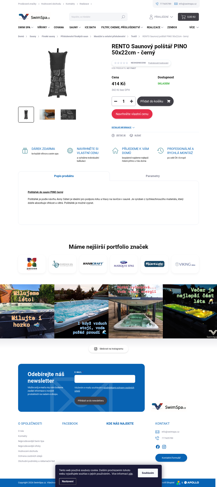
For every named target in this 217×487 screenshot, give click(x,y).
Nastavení (67, 481)
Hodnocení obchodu (51, 4)
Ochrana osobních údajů (30, 456)
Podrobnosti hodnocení (158, 63)
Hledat (123, 17)
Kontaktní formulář (171, 458)
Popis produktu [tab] (64, 176)
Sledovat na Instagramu (111, 348)
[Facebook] (157, 446)
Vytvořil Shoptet (166, 482)
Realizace (84, 4)
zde (130, 473)
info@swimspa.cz (170, 431)
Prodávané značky (27, 4)
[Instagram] (164, 446)
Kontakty (70, 4)
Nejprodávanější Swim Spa (31, 441)
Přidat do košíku (151, 101)
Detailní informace (121, 127)
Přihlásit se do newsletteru (91, 400)
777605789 (167, 438)
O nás (21, 431)
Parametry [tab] (153, 176)
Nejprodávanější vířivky (29, 446)
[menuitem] (26, 27)
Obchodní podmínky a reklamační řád (36, 461)
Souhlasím (148, 472)
